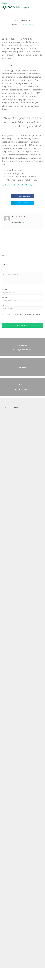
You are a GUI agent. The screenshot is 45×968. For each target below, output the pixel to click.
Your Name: (5, 289)
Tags (16, 185)
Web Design (29, 24)
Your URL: (4, 305)
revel (22, 222)
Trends (20, 185)
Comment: (5, 271)
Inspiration (9, 185)
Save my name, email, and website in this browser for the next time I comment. (22, 315)
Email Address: (6, 297)
